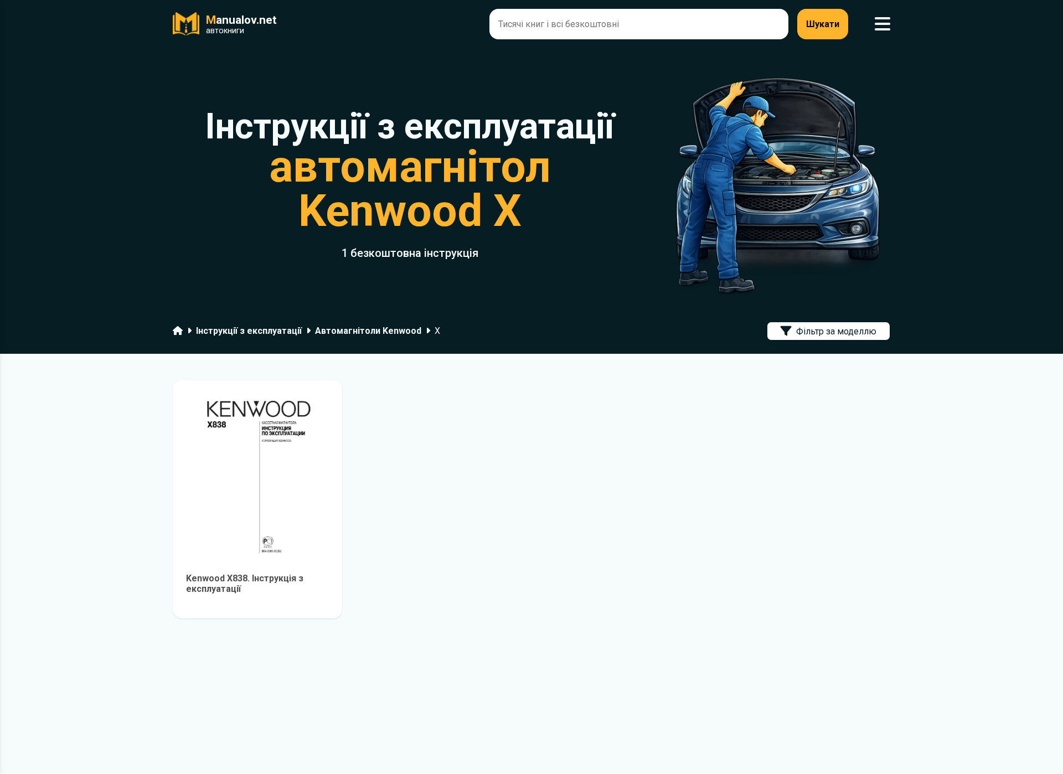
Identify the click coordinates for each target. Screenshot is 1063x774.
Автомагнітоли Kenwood (368, 331)
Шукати (822, 24)
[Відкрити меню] (882, 24)
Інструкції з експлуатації (249, 331)
